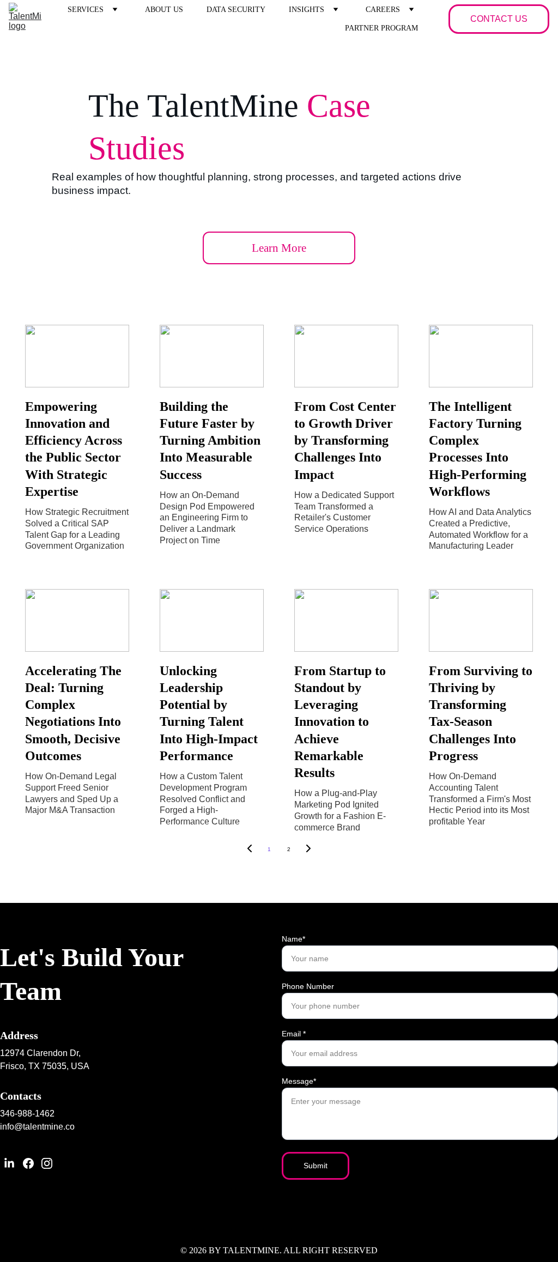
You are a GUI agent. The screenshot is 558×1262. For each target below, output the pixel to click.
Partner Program (381, 28)
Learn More (279, 247)
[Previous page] (249, 849)
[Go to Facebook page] (28, 1163)
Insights (306, 9)
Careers (383, 9)
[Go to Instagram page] (46, 1163)
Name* (293, 939)
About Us (164, 9)
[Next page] (308, 849)
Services (86, 9)
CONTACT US (498, 18)
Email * (294, 1033)
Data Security (236, 9)
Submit (315, 1165)
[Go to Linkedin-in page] (9, 1163)
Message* (299, 1081)
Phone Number (308, 986)
